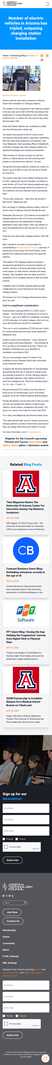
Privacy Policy (17, 1054)
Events (6, 936)
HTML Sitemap (10, 956)
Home (5, 55)
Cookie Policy (27, 1054)
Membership (9, 930)
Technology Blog (18, 55)
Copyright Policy (38, 1054)
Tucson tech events (11, 972)
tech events (35, 441)
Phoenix (7, 839)
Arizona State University (27, 247)
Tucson (20, 839)
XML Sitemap (10, 963)
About (6, 949)
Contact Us (13, 921)
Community (9, 943)
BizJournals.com (33, 432)
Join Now (12, 912)
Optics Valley (10, 445)
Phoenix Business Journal (14, 95)
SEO (47, 1054)
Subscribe (13, 860)
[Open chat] (45, 1058)
